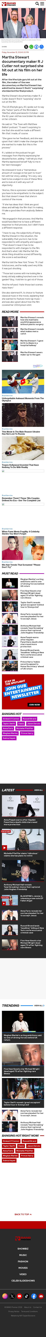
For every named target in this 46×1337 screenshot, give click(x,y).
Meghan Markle (10, 733)
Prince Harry (27, 733)
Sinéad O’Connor (11, 718)
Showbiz (23, 1249)
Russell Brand (29, 718)
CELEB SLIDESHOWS (23, 1281)
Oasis (21, 723)
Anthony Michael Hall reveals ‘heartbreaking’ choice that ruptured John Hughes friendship (32, 629)
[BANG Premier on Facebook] (34, 1296)
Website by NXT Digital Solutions (23, 1316)
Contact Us (37, 1307)
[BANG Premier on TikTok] (26, 1296)
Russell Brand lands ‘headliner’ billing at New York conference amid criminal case (32, 653)
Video (23, 1274)
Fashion (23, 1261)
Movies (23, 1268)
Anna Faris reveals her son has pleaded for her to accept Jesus (32, 616)
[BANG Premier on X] (12, 1296)
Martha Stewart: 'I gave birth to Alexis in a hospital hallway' (31, 343)
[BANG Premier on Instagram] (5, 1296)
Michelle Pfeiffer (24, 728)
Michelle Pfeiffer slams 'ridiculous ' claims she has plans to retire (21, 854)
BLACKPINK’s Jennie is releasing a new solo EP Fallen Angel (31, 898)
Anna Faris (8, 728)
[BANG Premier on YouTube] (19, 1296)
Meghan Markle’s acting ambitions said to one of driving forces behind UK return (32, 582)
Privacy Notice (13, 1311)
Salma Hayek (9, 738)
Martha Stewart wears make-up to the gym (31, 353)
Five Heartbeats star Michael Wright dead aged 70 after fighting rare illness (31, 594)
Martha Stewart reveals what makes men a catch (32, 331)
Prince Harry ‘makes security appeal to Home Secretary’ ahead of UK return (32, 665)
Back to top (22, 1214)
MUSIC (23, 1255)
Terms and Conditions (29, 1311)
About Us (27, 1307)
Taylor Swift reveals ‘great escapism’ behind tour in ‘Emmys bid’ (32, 604)
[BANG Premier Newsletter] (41, 1296)
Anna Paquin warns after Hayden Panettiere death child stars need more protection (31, 642)
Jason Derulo (33, 723)
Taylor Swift (9, 723)
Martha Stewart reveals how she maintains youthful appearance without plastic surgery (32, 321)
